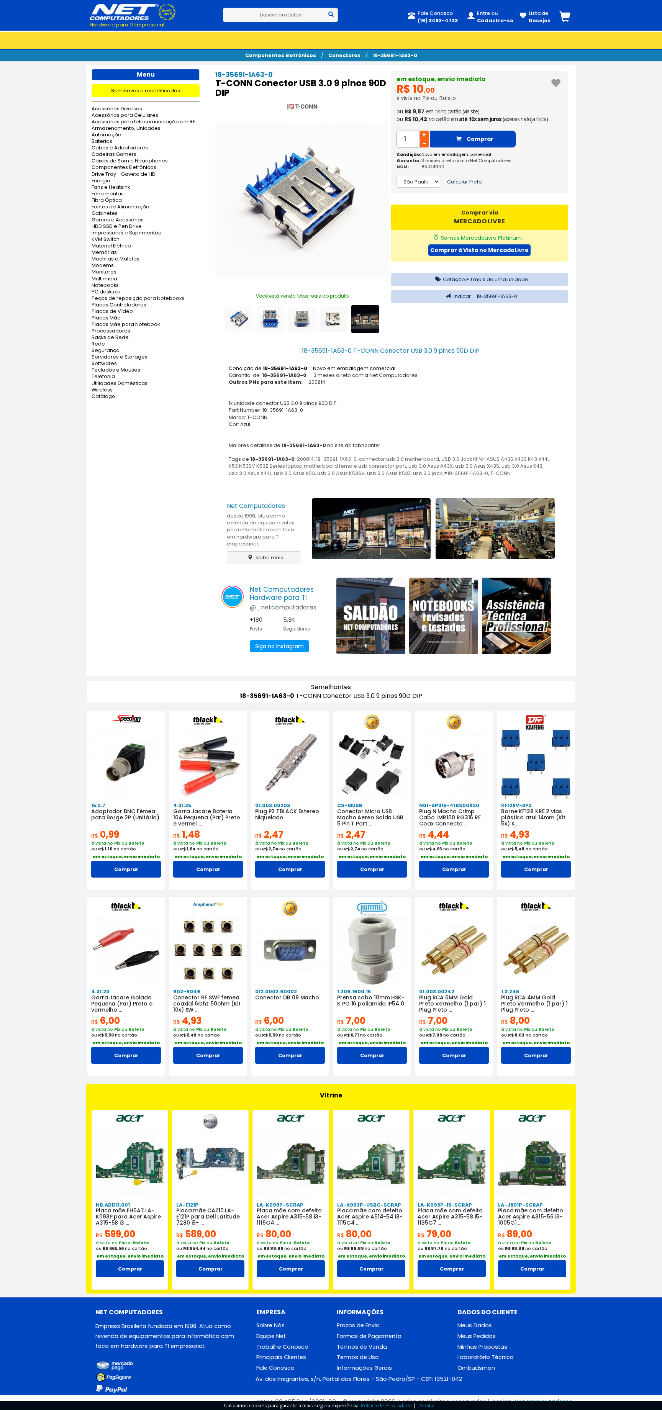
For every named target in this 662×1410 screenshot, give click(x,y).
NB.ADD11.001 (113, 1205)
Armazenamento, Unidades (126, 128)
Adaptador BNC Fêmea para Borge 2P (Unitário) (125, 814)
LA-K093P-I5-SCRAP (445, 1205)
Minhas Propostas (482, 1347)
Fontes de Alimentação (120, 207)
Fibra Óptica (107, 200)
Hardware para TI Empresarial (127, 24)
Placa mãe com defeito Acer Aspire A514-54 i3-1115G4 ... (370, 1217)
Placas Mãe (106, 318)
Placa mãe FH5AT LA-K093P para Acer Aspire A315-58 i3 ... (128, 1217)
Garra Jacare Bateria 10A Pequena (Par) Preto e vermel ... (206, 817)
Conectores (344, 55)
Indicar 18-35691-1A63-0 (484, 296)
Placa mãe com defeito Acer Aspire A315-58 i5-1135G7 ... (450, 1217)
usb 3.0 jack (427, 473)
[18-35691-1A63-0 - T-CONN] (302, 107)
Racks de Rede (110, 337)
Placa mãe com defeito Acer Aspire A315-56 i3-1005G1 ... (530, 1217)
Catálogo (103, 396)
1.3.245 (510, 991)
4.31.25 (182, 805)
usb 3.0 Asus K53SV (341, 473)
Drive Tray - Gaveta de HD (124, 174)
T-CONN (500, 473)
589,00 (196, 1234)
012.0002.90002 (276, 991)
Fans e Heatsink (111, 187)
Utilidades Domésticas (119, 383)
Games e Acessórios (118, 220)
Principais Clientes (281, 1357)
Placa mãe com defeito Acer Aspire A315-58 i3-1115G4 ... (289, 1217)
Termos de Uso (358, 1357)
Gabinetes (105, 213)
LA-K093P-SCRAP (280, 1205)
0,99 (105, 834)
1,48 (186, 834)
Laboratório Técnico (485, 1357)
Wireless (102, 390)
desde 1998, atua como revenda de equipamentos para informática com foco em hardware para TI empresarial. (261, 530)
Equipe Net (271, 1336)
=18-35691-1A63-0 (466, 473)
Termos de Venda (362, 1347)
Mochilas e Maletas (115, 259)
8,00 (515, 1020)
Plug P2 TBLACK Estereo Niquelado (287, 814)
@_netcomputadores (283, 607)
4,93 (515, 834)
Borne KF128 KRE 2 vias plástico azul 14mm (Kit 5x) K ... (533, 817)
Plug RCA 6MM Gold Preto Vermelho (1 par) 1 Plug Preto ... (452, 1004)
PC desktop (106, 292)
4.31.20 (100, 991)
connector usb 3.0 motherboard (399, 459)
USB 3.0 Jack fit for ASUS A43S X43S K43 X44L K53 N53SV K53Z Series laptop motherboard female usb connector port (389, 462)
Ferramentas (108, 194)
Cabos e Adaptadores (120, 148)
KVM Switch (106, 239)
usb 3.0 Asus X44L (250, 473)
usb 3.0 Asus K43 (521, 466)
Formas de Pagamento (369, 1336)
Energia (101, 181)
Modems (103, 265)
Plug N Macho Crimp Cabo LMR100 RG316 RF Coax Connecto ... (450, 817)
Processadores (111, 331)
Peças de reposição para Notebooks (138, 298)
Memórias (104, 252)
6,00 (105, 1020)
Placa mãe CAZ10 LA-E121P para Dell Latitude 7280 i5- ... (208, 1217)
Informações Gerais (364, 1368)
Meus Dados (474, 1325)
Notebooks (105, 285)
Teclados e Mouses (116, 370)
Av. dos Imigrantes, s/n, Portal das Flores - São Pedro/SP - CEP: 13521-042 (359, 1379)
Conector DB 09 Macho (287, 997)
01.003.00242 (436, 991)
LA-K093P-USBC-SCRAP (369, 1205)
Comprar (479, 139)
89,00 (515, 1234)
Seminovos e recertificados (145, 90)
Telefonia (103, 376)
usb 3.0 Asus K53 (294, 473)
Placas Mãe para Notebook (126, 324)
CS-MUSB (349, 805)
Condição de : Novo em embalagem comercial (312, 368)
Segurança (106, 350)
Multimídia (104, 279)
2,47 (269, 834)
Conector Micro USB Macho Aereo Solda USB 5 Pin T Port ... (370, 817)
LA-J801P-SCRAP (520, 1205)
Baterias (102, 141)
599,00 (115, 1234)
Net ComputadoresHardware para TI (282, 593)
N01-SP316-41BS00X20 (449, 805)
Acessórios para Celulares (125, 115)
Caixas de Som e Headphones (130, 161)
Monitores (104, 272)
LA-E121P (187, 1205)
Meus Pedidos (476, 1336)
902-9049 (186, 991)
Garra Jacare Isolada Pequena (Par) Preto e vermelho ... (121, 1004)
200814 (305, 459)
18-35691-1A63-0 (395, 55)
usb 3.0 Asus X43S (477, 466)
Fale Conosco (275, 1368)
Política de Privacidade (386, 1405)
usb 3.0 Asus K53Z (389, 473)
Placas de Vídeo (112, 311)
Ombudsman (476, 1368)
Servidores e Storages (119, 357)
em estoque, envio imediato (441, 79)
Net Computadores (256, 505)
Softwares (104, 363)
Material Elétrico (111, 246)
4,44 (434, 834)
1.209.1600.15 (354, 991)
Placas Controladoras (119, 305)
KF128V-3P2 (516, 805)
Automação (106, 135)
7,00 (351, 1020)
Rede (98, 344)
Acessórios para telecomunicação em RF (143, 122)
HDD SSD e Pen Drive (117, 226)
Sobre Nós (270, 1325)
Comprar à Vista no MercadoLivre (479, 250)
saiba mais (268, 557)
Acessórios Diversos (117, 108)
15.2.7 (98, 805)
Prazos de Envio (358, 1325)
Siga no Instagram (279, 646)
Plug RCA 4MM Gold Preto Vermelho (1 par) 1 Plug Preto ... (534, 1004)
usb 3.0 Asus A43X (430, 466)
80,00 (274, 1234)
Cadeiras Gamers (114, 154)
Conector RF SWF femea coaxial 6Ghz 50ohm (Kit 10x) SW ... (207, 1004)
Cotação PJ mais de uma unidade (485, 279)
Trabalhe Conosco (282, 1347)
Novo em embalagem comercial (456, 154)
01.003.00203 (272, 805)
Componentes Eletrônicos (280, 55)
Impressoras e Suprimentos (126, 233)
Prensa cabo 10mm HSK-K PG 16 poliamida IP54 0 (371, 1000)
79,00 (434, 1234)
